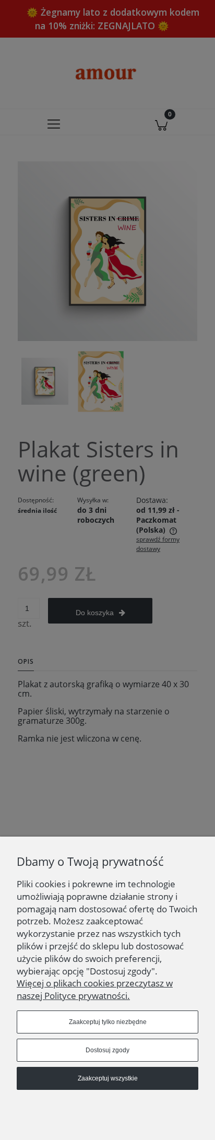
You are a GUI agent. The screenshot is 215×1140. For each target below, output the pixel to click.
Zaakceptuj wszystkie (108, 1078)
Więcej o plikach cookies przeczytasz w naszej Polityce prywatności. (95, 989)
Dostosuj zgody (107, 1050)
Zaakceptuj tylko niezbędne (108, 1022)
